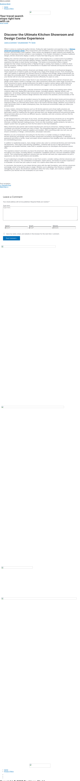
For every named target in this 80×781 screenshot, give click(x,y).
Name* (7, 226)
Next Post (4, 187)
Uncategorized (23, 42)
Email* (31, 226)
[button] (4, 23)
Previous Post (5, 185)
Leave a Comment (10, 42)
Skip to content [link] (5, 1)
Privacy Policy (9, 8)
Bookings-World (5, 4)
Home (6, 7)
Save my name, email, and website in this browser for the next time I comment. (32, 234)
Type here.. (7, 205)
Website (55, 226)
